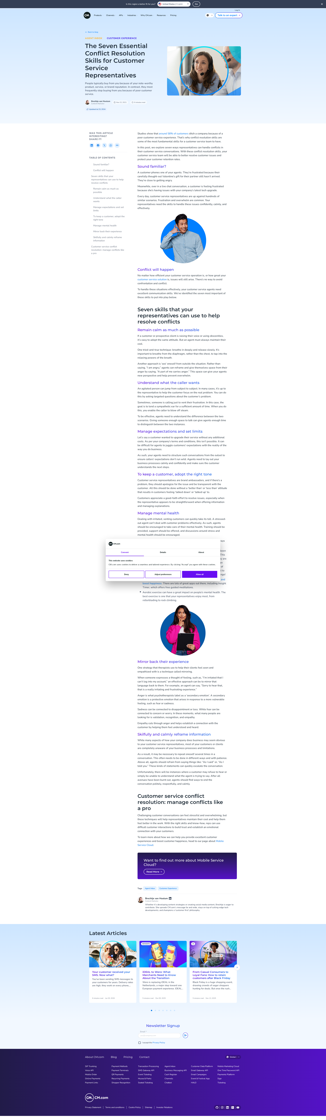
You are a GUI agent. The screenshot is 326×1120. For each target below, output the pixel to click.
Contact (144, 1057)
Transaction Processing (148, 1066)
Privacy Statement (93, 1107)
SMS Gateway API (146, 1070)
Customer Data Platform (202, 1066)
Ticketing (222, 1082)
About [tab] (201, 552)
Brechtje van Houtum (100, 101)
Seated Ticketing (145, 1082)
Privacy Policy (159, 1042)
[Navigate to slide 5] (167, 1010)
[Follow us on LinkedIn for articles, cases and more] (227, 1107)
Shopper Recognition (121, 1082)
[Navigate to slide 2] (155, 1010)
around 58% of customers (173, 133)
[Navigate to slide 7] (174, 1010)
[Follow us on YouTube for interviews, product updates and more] (237, 1107)
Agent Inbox (93, 38)
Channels (169, 1078)
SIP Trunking (91, 1066)
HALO (193, 1082)
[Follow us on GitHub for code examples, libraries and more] (217, 1107)
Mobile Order (91, 1074)
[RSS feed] (232, 1107)
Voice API (89, 1070)
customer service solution (152, 279)
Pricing (173, 15)
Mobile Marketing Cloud (228, 1066)
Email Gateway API (199, 1070)
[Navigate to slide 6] (171, 1010)
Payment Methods (120, 1066)
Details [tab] (163, 552)
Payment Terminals (120, 1070)
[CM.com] (87, 15)
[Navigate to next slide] (237, 967)
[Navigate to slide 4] (163, 1010)
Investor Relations (164, 1107)
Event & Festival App (200, 1078)
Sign (220, 1078)
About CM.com (94, 1057)
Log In (237, 10)
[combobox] (174, 4)
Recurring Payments (121, 1078)
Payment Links (91, 1082)
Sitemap (148, 1107)
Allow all (199, 574)
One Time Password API (228, 1070)
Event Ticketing (145, 1074)
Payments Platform (226, 1074)
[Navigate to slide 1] (151, 1010)
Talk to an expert (227, 15)
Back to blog (93, 32)
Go (196, 4)
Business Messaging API (176, 1070)
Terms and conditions (114, 1107)
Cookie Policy (135, 1107)
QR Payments (118, 1074)
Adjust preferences (163, 574)
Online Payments (92, 1078)
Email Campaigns (199, 1074)
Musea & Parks (144, 1078)
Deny (126, 574)
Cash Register (171, 1074)
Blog (114, 1057)
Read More (152, 871)
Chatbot (168, 1082)
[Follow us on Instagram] (222, 1107)
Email (143, 1031)
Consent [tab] (125, 552)
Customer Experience (122, 38)
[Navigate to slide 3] (159, 1010)
